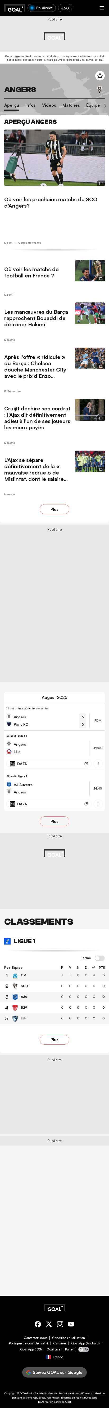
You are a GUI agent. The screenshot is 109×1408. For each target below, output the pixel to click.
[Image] (54, 158)
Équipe (93, 105)
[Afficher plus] (98, 763)
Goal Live (53, 1349)
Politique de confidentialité (28, 1343)
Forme (86, 958)
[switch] (100, 958)
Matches (71, 105)
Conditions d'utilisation (68, 1338)
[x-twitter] (49, 1325)
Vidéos (49, 105)
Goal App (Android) (85, 1343)
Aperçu (11, 105)
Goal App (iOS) (31, 1349)
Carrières (59, 1343)
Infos (30, 105)
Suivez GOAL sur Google (58, 1372)
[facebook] (38, 1325)
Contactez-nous (35, 1338)
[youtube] (71, 1325)
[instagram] (60, 1325)
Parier (69, 1349)
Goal (29, 1393)
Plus (54, 509)
